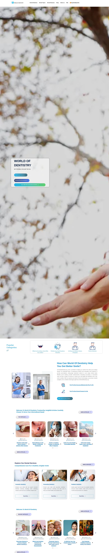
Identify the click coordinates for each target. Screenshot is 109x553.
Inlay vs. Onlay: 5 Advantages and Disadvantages (85, 444)
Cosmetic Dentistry (20, 484)
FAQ (67, 2)
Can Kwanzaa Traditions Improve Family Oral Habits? (69, 543)
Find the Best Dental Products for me (79, 391)
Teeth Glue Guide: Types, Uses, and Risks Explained (69, 444)
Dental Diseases (51, 2)
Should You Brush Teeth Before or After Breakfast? (85, 543)
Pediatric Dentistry (76, 484)
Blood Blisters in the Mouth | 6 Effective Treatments (22, 444)
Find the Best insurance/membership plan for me (81, 385)
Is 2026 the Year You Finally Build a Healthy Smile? (54, 543)
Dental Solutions (33, 2)
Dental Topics (42, 2)
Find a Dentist (92, 351)
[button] (13, 433)
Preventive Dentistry (48, 484)
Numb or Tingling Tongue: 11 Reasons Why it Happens (37, 444)
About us (62, 2)
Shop (57, 2)
